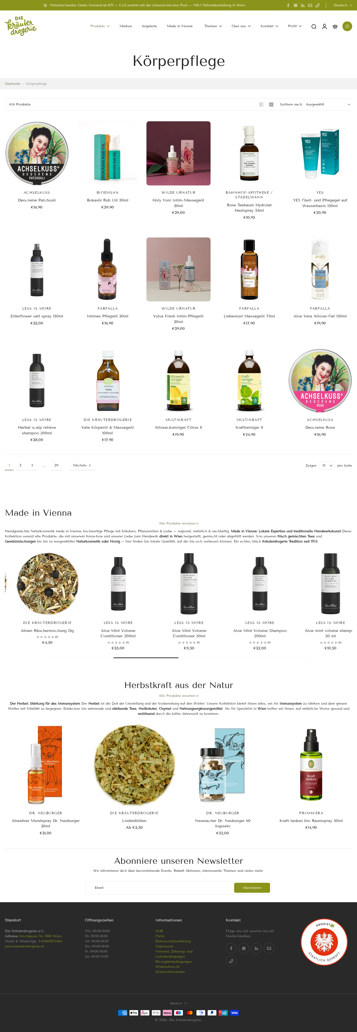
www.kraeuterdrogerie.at (24, 946)
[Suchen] (313, 26)
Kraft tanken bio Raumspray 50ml (311, 820)
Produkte (97, 26)
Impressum (164, 946)
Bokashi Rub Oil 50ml (107, 200)
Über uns (239, 26)
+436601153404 (50, 941)
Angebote (149, 26)
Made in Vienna (180, 26)
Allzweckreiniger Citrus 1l (178, 427)
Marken (125, 26)
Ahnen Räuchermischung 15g (36, 630)
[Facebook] (288, 5)
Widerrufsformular (170, 972)
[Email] (310, 5)
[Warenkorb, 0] (335, 26)
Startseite (12, 84)
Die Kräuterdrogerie (185, 1020)
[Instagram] (295, 5)
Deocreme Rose (320, 427)
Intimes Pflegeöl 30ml (107, 316)
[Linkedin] (302, 5)
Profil (292, 26)
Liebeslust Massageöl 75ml (249, 316)
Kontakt (267, 26)
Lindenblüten (134, 820)
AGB (159, 931)
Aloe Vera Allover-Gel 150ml (320, 316)
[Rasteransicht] (271, 104)
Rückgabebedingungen (173, 962)
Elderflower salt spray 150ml (36, 316)
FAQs (160, 936)
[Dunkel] (347, 26)
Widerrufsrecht (167, 967)
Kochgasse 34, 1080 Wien (40, 936)
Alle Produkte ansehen (177, 523)
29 (56, 465)
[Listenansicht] (261, 104)
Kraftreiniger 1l (249, 427)
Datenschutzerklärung (173, 941)
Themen (210, 26)
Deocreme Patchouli (37, 200)
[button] (37, 920)
